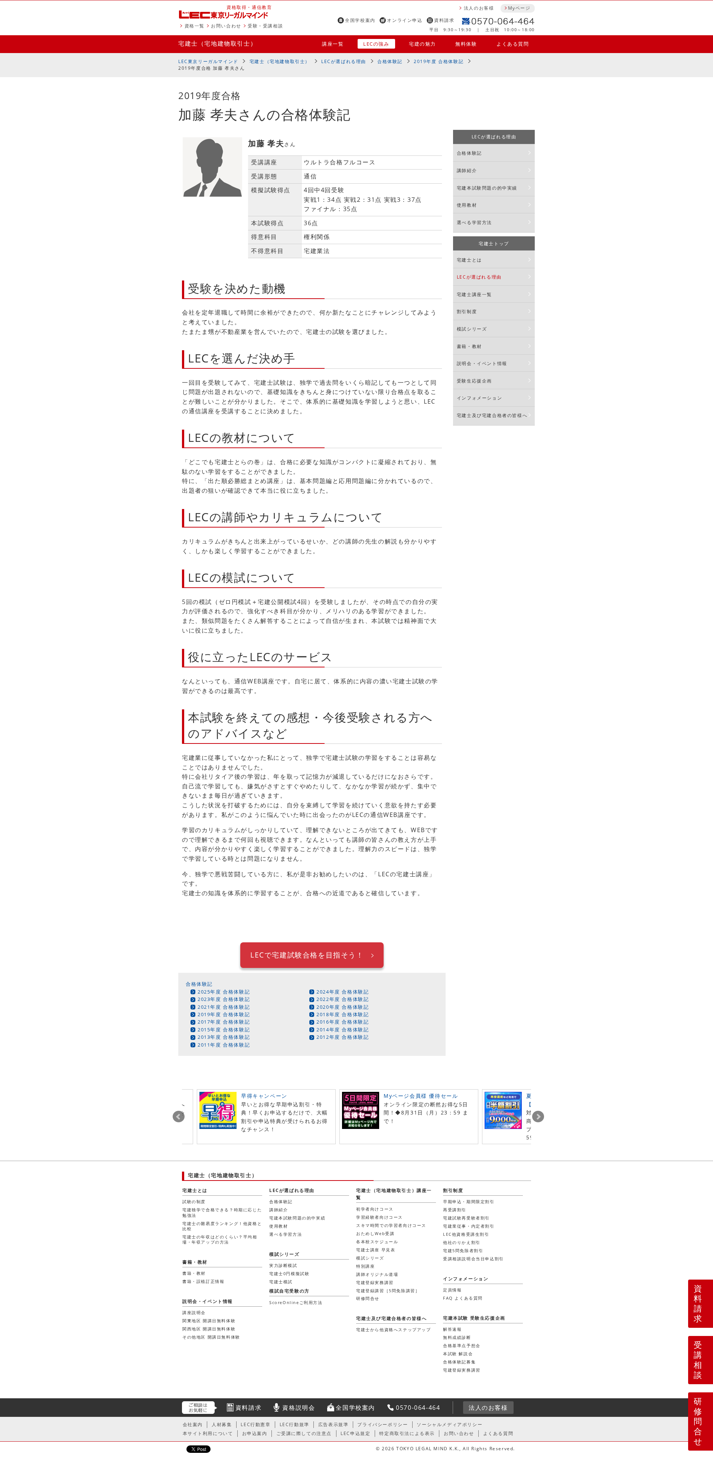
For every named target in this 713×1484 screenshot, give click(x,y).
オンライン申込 (404, 20)
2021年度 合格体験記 (224, 1007)
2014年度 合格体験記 (342, 1029)
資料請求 (444, 20)
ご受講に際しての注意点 (304, 1433)
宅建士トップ (494, 243)
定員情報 (452, 1290)
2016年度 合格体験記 (342, 1021)
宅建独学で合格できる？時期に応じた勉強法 (222, 1212)
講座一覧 (333, 43)
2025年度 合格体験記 (224, 991)
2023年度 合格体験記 (224, 999)
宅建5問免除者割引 (463, 1250)
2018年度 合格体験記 (342, 1014)
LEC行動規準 (294, 1424)
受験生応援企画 (474, 381)
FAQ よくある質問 (463, 1298)
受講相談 (698, 1359)
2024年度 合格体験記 (342, 991)
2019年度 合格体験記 (438, 61)
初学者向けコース (375, 1209)
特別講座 (365, 1266)
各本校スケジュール (377, 1241)
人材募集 (222, 1424)
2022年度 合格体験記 (342, 999)
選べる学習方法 (474, 222)
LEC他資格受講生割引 (466, 1234)
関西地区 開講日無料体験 (208, 1329)
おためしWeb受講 (375, 1233)
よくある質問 (513, 43)
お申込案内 (254, 1433)
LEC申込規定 (355, 1433)
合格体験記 (390, 61)
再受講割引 (454, 1209)
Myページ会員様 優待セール (421, 1095)
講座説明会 (194, 1312)
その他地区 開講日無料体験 (211, 1337)
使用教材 (467, 205)
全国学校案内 (360, 20)
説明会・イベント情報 (482, 363)
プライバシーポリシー (382, 1424)
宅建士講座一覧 (474, 294)
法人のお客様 (479, 8)
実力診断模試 (283, 1265)
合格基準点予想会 (462, 1345)
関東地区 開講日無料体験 (208, 1320)
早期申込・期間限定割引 (469, 1201)
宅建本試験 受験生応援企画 (474, 1318)
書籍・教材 (469, 346)
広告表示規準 (333, 1424)
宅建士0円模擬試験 (289, 1273)
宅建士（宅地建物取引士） (217, 43)
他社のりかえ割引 (462, 1242)
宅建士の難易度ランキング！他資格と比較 (222, 1226)
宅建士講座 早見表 (375, 1249)
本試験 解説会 (458, 1353)
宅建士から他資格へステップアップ (393, 1329)
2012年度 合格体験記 (342, 1037)
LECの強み (376, 43)
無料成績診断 (457, 1337)
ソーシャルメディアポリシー (449, 1424)
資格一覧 (195, 26)
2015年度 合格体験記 (224, 1029)
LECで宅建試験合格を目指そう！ (307, 955)
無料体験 (466, 43)
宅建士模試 (281, 1281)
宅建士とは (469, 260)
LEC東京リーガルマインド (208, 61)
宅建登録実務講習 (375, 1282)
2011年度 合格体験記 (224, 1044)
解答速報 (452, 1329)
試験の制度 (194, 1201)
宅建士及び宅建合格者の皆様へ (492, 415)
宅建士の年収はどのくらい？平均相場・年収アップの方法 (219, 1239)
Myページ (519, 8)
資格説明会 (298, 1407)
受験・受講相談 (265, 26)
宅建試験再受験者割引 (466, 1218)
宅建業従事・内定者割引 (469, 1226)
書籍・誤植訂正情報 (203, 1281)
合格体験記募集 (459, 1362)
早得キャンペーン (264, 1095)
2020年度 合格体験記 (342, 1007)
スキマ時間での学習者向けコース (391, 1225)
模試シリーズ (472, 329)
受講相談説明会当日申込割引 (473, 1258)
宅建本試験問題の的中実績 (487, 188)
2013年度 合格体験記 (224, 1037)
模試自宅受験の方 (289, 1291)
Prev (179, 1117)
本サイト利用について (208, 1433)
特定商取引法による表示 (407, 1433)
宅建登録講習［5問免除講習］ (388, 1290)
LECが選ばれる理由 (343, 61)
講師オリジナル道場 (377, 1274)
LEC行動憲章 (255, 1424)
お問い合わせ (226, 26)
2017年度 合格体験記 (224, 1021)
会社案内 (193, 1424)
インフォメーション (479, 398)
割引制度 (467, 311)
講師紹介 (467, 170)
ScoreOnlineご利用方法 (296, 1302)
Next (538, 1117)
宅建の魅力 (422, 43)
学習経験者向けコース (379, 1217)
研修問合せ (698, 1421)
